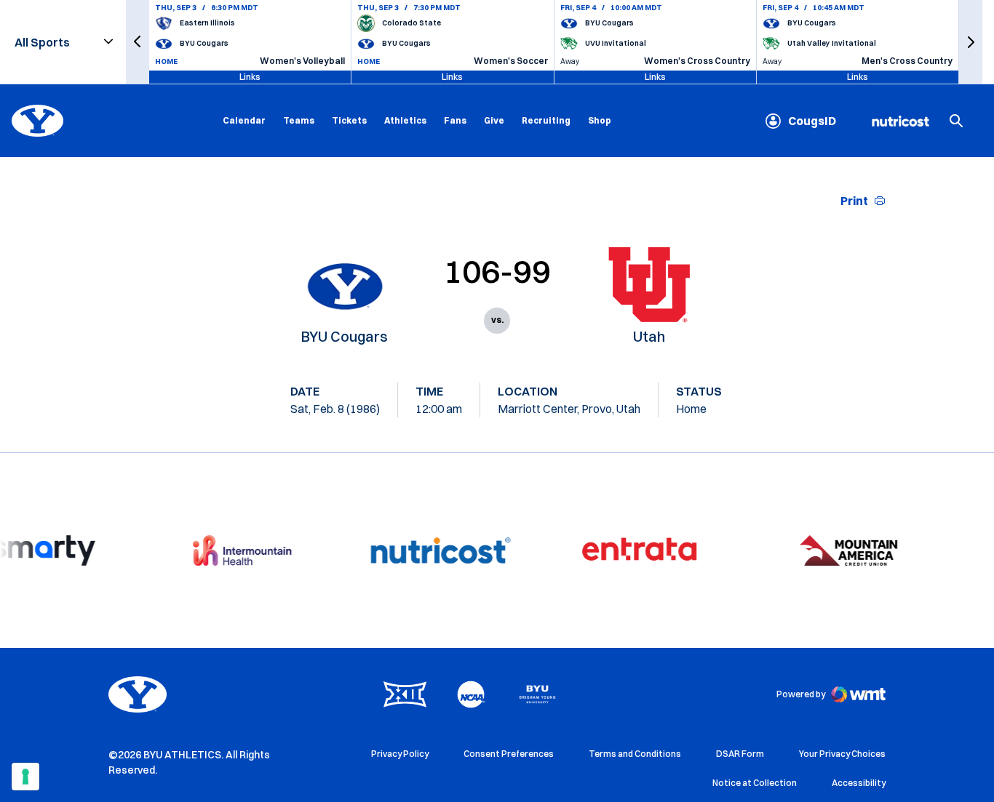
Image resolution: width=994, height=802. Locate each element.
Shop (599, 120)
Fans (455, 120)
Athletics (405, 120)
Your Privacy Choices (842, 753)
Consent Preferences (509, 753)
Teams (298, 120)
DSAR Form (740, 753)
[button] (137, 42)
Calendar (244, 120)
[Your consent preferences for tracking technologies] (25, 776)
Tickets (349, 120)
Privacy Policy (400, 753)
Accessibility (859, 782)
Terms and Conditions (635, 753)
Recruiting (546, 120)
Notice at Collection (754, 782)
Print (854, 200)
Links (250, 76)
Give (494, 120)
